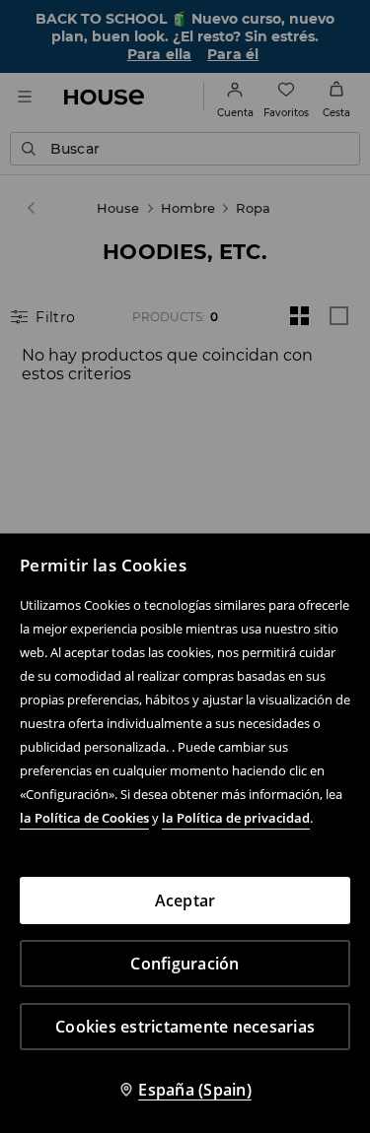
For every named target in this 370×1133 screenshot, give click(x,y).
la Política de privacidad (236, 818)
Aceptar (185, 900)
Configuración (184, 963)
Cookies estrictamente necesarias (185, 1026)
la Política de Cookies (84, 818)
